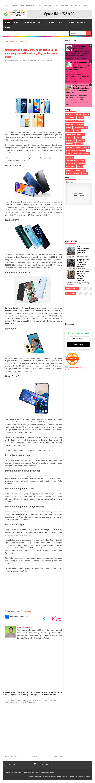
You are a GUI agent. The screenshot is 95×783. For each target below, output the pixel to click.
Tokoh (7, 28)
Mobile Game (70, 140)
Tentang (7, 6)
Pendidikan (83, 6)
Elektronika (70, 117)
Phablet (69, 153)
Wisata (71, 22)
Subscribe (78, 344)
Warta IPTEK (18, 772)
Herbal (55, 6)
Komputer (81, 22)
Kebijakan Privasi (39, 776)
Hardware (80, 124)
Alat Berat (70, 114)
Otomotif (81, 140)
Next (89, 283)
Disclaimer (30, 776)
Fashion (80, 117)
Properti (69, 157)
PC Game (79, 144)
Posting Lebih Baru (11, 756)
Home (8, 22)
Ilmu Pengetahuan (80, 127)
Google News (26, 611)
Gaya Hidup (47, 6)
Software (81, 163)
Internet (52, 22)
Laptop (78, 137)
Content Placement (50, 776)
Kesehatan (73, 6)
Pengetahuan (30, 22)
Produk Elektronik (81, 153)
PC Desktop (70, 144)
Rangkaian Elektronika (75, 160)
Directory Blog (10, 764)
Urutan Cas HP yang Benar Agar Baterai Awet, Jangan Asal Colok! (83, 250)
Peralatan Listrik (82, 147)
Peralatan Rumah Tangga (75, 150)
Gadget (41, 22)
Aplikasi (79, 114)
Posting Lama (58, 756)
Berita (39, 6)
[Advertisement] (33, 79)
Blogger (72, 776)
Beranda (35, 756)
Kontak (15, 6)
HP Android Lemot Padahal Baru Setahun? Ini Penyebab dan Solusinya (83, 262)
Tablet (80, 166)
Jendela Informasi (85, 776)
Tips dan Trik (80, 170)
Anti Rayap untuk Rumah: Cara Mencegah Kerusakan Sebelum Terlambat (83, 276)
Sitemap (59, 776)
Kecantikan (64, 6)
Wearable (76, 173)
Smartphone (49, 60)
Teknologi (70, 170)
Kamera (77, 130)
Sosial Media (70, 166)
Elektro (17, 22)
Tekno (61, 22)
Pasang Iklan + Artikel (27, 6)
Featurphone (71, 121)
